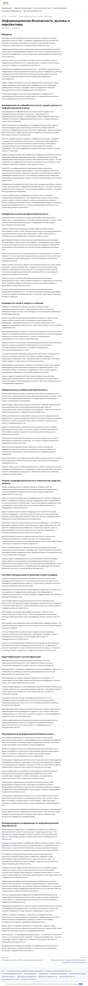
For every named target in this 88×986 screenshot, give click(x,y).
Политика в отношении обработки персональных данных (25, 971)
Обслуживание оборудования (11, 11)
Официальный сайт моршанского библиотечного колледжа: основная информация (68, 960)
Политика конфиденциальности (12, 974)
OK (81, 984)
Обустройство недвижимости (32, 11)
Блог (3, 971)
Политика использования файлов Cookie (58, 971)
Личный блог (12, 16)
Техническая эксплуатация (42, 8)
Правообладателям (30, 974)
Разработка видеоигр (60, 8)
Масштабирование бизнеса (10, 979)
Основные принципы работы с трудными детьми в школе (22, 959)
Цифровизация (7, 8)
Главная (4, 16)
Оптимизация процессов (67, 976)
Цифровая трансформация (22, 8)
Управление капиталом (28, 979)
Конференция (7, 843)
